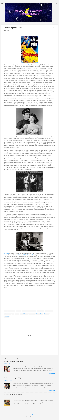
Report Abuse (29, 416)
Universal (7, 316)
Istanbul (34, 311)
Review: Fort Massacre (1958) (13, 394)
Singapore (6, 253)
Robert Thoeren (24, 313)
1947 (6, 311)
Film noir (19, 311)
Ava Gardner (12, 311)
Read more (52, 373)
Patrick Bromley (26, 65)
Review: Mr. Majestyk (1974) (12, 378)
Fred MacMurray (26, 311)
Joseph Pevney (48, 311)
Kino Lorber (7, 313)
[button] (54, 28)
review (17, 313)
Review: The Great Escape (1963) (14, 361)
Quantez (43, 157)
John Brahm (40, 311)
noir (13, 313)
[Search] (57, 4)
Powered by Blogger (29, 414)
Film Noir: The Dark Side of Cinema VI (24, 255)
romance (32, 313)
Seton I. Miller (39, 313)
